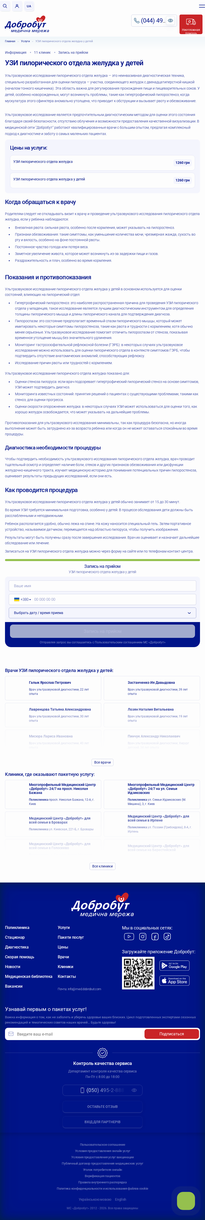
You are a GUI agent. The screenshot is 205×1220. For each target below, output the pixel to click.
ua (29, 6)
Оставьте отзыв (102, 1107)
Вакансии (13, 986)
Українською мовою (95, 1199)
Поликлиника (17, 927)
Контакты (67, 976)
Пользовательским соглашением (118, 642)
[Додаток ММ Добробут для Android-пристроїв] (175, 966)
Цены (63, 947)
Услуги (25, 41)
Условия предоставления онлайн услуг (102, 1151)
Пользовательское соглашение (102, 1144)
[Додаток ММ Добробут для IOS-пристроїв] (175, 981)
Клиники (65, 966)
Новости (12, 966)
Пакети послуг (71, 937)
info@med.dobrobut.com (84, 989)
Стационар (15, 937)
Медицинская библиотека (28, 976)
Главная (10, 41)
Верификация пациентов (102, 1176)
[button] (21, 599)
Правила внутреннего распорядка (102, 1182)
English (120, 1199)
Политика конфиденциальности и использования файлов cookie (102, 1188)
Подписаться (172, 1034)
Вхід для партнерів (102, 1122)
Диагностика (16, 947)
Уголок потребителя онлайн (102, 1170)
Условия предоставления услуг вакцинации (102, 1157)
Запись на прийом (103, 631)
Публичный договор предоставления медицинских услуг (102, 1163)
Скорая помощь (19, 957)
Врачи (63, 957)
